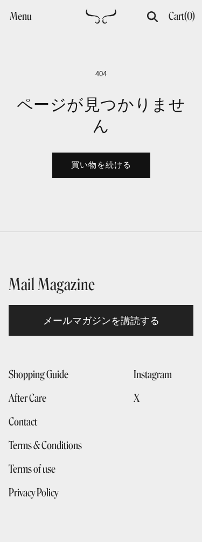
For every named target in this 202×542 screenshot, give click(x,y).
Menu (21, 16)
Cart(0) (182, 16)
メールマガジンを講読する (101, 320)
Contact (23, 421)
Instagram (153, 374)
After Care (27, 398)
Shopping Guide (38, 374)
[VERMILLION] (101, 19)
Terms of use (32, 468)
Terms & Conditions (45, 445)
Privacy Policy (33, 492)
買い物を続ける (101, 164)
